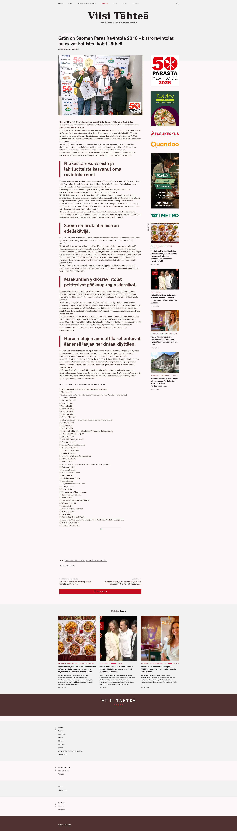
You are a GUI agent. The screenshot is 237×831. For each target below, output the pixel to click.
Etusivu (60, 4)
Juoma (60, 737)
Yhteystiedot (62, 754)
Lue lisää (156, 264)
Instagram (61, 810)
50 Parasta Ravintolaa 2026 (87, 4)
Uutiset (70, 4)
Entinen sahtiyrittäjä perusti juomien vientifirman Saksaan (75, 582)
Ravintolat (135, 4)
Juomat (124, 4)
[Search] (177, 3)
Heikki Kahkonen (64, 49)
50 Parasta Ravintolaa (72, 560)
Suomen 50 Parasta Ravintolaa (96, 560)
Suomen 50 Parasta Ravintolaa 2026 (70, 751)
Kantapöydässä (63, 771)
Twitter (61, 806)
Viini (175, 333)
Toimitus (61, 774)
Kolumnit (168, 246)
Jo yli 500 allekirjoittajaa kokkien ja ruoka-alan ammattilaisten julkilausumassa (122, 582)
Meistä (60, 748)
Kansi (162, 246)
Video (115, 4)
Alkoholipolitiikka (64, 767)
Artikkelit (105, 4)
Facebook (61, 803)
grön (83, 560)
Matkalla (168, 375)
